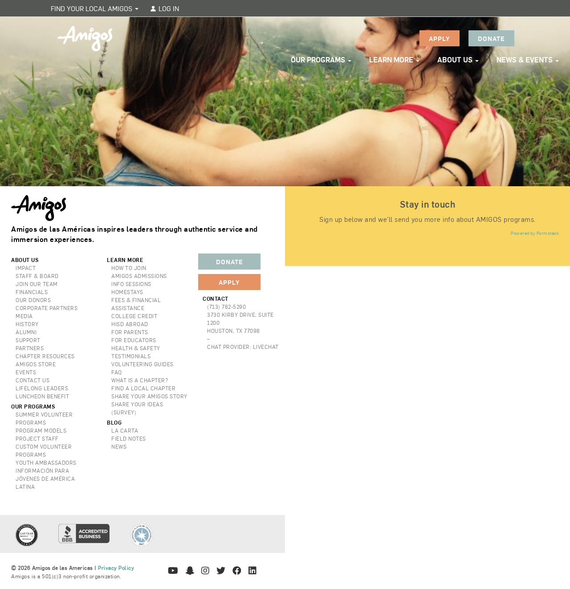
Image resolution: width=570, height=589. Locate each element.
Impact (26, 267)
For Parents (129, 331)
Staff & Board (37, 275)
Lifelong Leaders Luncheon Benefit (42, 392)
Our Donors (33, 299)
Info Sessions (131, 283)
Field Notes (128, 438)
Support (28, 340)
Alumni (26, 331)
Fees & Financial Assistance (136, 303)
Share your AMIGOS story (149, 396)
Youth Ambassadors (46, 462)
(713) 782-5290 (226, 306)
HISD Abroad (129, 323)
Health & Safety (135, 348)
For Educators (133, 340)
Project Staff (37, 438)
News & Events (525, 59)
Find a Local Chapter (143, 388)
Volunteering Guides (142, 364)
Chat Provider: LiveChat (243, 346)
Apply (439, 38)
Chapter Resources (45, 356)
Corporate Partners (46, 307)
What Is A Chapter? (139, 380)
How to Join (129, 267)
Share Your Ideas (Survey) (137, 408)
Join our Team (37, 283)
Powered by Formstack (535, 233)
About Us (455, 59)
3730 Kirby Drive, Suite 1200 (240, 318)
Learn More (392, 59)
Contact (215, 298)
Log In (168, 8)
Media (24, 315)
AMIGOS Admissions (139, 275)
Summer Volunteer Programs (44, 418)
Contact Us (32, 380)
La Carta (124, 430)
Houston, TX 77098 (233, 330)
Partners (30, 348)
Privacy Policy (116, 567)
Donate (491, 38)
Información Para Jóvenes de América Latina (45, 478)
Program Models (41, 430)
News (118, 446)
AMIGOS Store (36, 364)
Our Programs (319, 59)
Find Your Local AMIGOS (92, 8)
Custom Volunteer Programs (44, 450)
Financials (32, 291)
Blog (114, 422)
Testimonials (131, 356)
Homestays (127, 291)
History (27, 323)
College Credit (134, 315)
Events (26, 372)
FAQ (116, 372)
